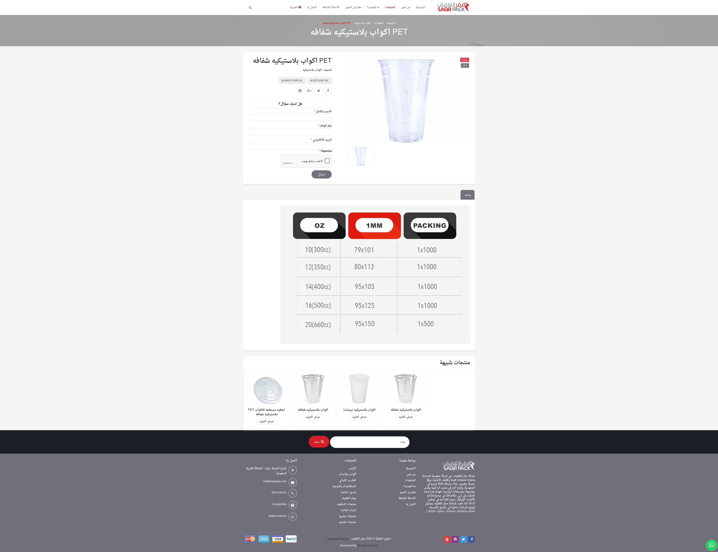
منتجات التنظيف (346, 504)
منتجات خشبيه (347, 516)
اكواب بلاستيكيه (363, 23)
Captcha (325, 151)
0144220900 (279, 504)
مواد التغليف (349, 498)
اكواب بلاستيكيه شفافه (313, 410)
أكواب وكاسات (347, 474)
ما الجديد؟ (409, 486)
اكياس (352, 468)
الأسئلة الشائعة (407, 498)
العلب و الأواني (347, 480)
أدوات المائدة (348, 510)
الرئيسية (391, 23)
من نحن (411, 474)
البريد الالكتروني (321, 140)
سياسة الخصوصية (338, 538)
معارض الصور (408, 492)
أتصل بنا (411, 504)
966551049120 (278, 516)
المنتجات (379, 23)
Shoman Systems (367, 545)
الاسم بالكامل (323, 111)
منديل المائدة (348, 492)
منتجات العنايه (347, 522)
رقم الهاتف (325, 126)
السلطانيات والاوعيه (344, 486)
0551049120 (279, 492)
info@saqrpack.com (275, 482)
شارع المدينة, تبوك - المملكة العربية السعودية (266, 471)
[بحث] (250, 7)
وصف (467, 195)
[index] (453, 7)
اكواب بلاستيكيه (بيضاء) (359, 410)
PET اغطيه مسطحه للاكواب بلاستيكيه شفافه (266, 412)
